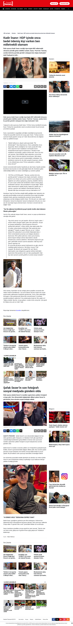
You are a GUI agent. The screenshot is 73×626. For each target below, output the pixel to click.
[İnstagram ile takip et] (68, 9)
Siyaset (30, 9)
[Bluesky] (11, 86)
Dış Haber (20, 9)
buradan (18, 310)
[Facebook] (4, 86)
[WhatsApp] (17, 86)
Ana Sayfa (7, 33)
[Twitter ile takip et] (57, 619)
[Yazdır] (35, 86)
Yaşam (63, 9)
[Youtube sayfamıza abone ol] (61, 619)
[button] (38, 86)
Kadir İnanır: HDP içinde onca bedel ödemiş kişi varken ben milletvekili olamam (36, 33)
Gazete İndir (65, 3)
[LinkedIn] (14, 86)
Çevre (51, 9)
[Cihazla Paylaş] (20, 86)
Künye (26, 619)
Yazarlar (46, 9)
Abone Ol (54, 3)
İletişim (31, 619)
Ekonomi (13, 9)
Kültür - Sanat (38, 9)
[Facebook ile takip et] (53, 619)
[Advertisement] (59, 45)
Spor (25, 9)
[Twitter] (8, 86)
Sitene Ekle (45, 619)
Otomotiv (57, 9)
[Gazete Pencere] (8, 3)
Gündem (7, 9)
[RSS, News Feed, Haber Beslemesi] (68, 619)
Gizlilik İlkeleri (38, 619)
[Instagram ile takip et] (64, 619)
